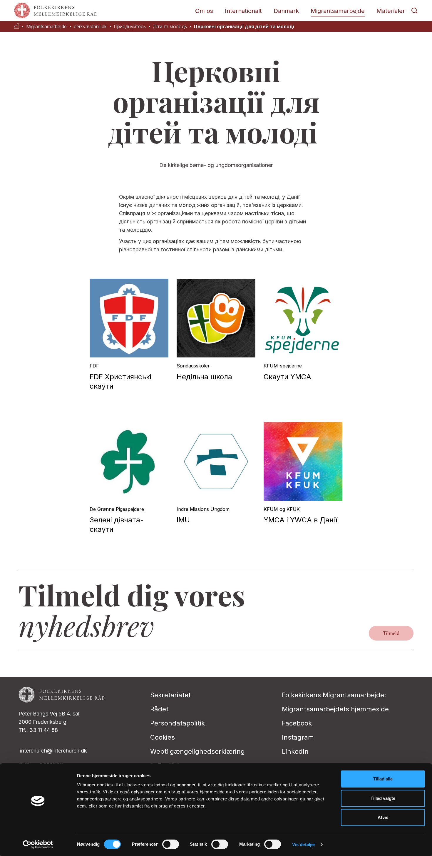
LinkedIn (295, 751)
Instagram (298, 737)
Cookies (162, 737)
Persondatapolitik (177, 723)
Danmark (286, 10)
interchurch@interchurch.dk (53, 751)
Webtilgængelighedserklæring (197, 751)
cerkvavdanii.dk (90, 26)
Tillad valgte (383, 798)
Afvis (383, 817)
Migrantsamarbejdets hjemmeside (335, 709)
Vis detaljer (303, 844)
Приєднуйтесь (130, 26)
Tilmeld (391, 633)
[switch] (170, 844)
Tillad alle (383, 778)
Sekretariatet (170, 694)
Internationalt (243, 10)
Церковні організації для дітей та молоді (244, 26)
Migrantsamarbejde (338, 10)
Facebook (297, 723)
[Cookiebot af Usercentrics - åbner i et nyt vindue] (38, 844)
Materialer (390, 10)
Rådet (159, 709)
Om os (204, 10)
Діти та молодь (170, 26)
